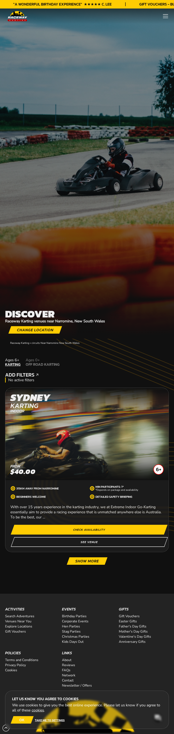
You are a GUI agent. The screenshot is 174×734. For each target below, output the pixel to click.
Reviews (68, 665)
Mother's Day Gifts (133, 631)
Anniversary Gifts (132, 641)
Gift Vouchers (15, 631)
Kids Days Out (73, 641)
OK (22, 720)
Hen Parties (71, 626)
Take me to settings (50, 720)
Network (68, 675)
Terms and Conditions (21, 660)
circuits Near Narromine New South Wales (56, 343)
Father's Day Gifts (132, 626)
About (67, 660)
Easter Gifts (128, 621)
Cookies (11, 670)
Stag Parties (71, 631)
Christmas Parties (75, 636)
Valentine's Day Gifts (135, 636)
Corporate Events (75, 621)
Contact (68, 680)
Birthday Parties (74, 616)
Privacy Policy (15, 665)
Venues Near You (18, 621)
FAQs (66, 670)
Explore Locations (18, 626)
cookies (38, 710)
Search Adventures (19, 616)
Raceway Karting (19, 343)
